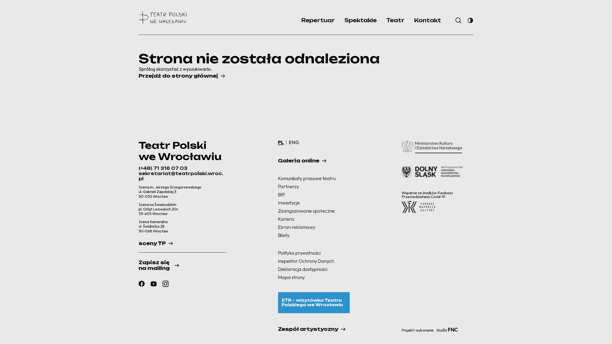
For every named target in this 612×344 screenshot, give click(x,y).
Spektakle (360, 20)
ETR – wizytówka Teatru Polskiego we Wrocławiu (312, 302)
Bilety (284, 235)
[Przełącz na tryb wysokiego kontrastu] (470, 20)
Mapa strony (291, 277)
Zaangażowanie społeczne (306, 211)
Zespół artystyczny (308, 329)
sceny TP (152, 243)
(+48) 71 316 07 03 (163, 168)
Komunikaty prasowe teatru (307, 178)
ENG (294, 142)
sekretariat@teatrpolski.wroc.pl (181, 176)
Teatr (395, 20)
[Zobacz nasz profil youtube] (154, 283)
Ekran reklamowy (296, 227)
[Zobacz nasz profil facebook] (142, 284)
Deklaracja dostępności (302, 269)
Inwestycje (289, 203)
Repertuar (318, 20)
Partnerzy (288, 186)
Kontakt (427, 20)
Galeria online (298, 161)
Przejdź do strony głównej (178, 76)
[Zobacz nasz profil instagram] (166, 284)
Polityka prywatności (299, 253)
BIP (281, 195)
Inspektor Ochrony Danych (306, 261)
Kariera (286, 219)
